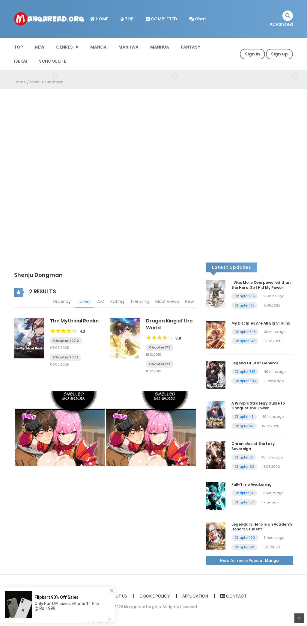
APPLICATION (195, 596)
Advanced (281, 24)
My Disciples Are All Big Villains (260, 323)
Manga (98, 47)
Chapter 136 (244, 296)
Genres (64, 47)
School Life (52, 61)
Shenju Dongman (46, 82)
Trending (139, 301)
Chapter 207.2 (66, 340)
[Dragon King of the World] (125, 338)
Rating (117, 301)
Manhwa (128, 47)
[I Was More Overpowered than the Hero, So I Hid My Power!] (215, 294)
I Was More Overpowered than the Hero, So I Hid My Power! (261, 285)
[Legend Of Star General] (215, 374)
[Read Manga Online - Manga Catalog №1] (49, 19)
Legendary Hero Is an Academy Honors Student (261, 527)
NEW (39, 47)
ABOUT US (117, 596)
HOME (102, 19)
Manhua (159, 47)
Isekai (20, 61)
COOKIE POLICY (154, 596)
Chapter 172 (159, 364)
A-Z (100, 301)
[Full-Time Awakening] (215, 496)
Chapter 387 (244, 371)
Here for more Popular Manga (249, 560)
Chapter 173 (159, 347)
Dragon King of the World (169, 324)
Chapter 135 (244, 305)
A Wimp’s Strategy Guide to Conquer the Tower (258, 406)
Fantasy (191, 47)
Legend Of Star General (254, 363)
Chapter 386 (245, 380)
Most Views (167, 301)
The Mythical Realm (74, 320)
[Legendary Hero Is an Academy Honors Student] (215, 535)
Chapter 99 (244, 547)
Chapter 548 (244, 331)
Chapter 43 (244, 416)
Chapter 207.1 (65, 357)
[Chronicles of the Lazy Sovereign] (215, 455)
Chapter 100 (244, 537)
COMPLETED (163, 19)
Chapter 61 (243, 457)
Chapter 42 (244, 426)
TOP (129, 19)
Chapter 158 (244, 493)
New (189, 301)
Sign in (252, 54)
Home (20, 82)
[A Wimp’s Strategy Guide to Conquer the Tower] (215, 414)
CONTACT (236, 596)
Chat (200, 19)
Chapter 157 (244, 502)
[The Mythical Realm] (29, 338)
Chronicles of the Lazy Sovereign (253, 446)
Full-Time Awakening (251, 484)
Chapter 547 (244, 341)
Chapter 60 (244, 466)
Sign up (279, 54)
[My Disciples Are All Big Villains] (215, 334)
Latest (84, 301)
